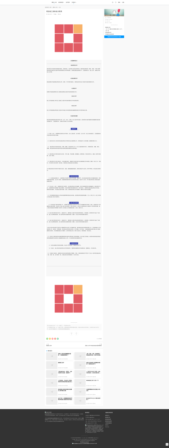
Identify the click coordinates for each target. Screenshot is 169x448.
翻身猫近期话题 (108, 419)
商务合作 (106, 424)
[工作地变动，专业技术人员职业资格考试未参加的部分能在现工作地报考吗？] (51, 383)
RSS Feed (107, 426)
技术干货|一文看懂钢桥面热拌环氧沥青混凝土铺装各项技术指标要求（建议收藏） (65, 399)
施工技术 (65, 206)
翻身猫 (66, 329)
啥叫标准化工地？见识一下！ (92, 380)
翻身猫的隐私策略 (108, 421)
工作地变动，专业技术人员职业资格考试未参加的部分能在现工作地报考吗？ (65, 381)
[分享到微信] (47, 339)
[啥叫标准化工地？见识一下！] (80, 383)
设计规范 (78, 133)
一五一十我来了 (58, 327)
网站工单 (91, 415)
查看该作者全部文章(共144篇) (114, 36)
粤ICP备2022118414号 (84, 442)
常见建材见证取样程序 (109, 34)
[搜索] (115, 2)
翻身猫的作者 (107, 417)
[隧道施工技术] (51, 365)
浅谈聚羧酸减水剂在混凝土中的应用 (93, 390)
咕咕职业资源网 (47, 2)
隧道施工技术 (61, 362)
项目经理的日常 (108, 32)
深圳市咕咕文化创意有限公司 (53, 418)
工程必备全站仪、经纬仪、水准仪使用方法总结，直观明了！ (65, 372)
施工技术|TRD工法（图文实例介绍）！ (93, 399)
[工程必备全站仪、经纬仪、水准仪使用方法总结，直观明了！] (51, 374)
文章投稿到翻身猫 (108, 423)
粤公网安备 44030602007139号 (91, 443)
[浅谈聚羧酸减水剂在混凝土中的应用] (80, 392)
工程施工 (60, 100)
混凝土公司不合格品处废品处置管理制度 (93, 345)
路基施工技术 (49, 345)
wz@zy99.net (91, 417)
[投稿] (112, 2)
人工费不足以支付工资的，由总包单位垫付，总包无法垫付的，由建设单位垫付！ (93, 372)
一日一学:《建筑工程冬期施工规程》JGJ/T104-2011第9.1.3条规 (117, 29)
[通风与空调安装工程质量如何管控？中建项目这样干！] (80, 365)
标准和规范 (60, 2)
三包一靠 (107, 30)
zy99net (89, 423)
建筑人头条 (54, 2)
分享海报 (100, 338)
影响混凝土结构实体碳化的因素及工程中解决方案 (65, 390)
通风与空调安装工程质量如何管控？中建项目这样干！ (93, 363)
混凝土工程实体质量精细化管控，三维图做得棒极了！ (64, 354)
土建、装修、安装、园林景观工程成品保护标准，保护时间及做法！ (93, 354)
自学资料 (68, 2)
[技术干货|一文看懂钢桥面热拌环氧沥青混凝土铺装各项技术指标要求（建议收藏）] (51, 400)
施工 (56, 14)
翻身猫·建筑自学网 (48, 414)
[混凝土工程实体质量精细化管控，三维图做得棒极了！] (51, 356)
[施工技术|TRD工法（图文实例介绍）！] (80, 400)
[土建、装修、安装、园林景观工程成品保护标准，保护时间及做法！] (80, 356)
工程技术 (73, 2)
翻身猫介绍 (107, 415)
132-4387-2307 (91, 419)
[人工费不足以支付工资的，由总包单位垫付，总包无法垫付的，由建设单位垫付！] (80, 374)
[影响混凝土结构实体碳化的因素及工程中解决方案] (51, 392)
